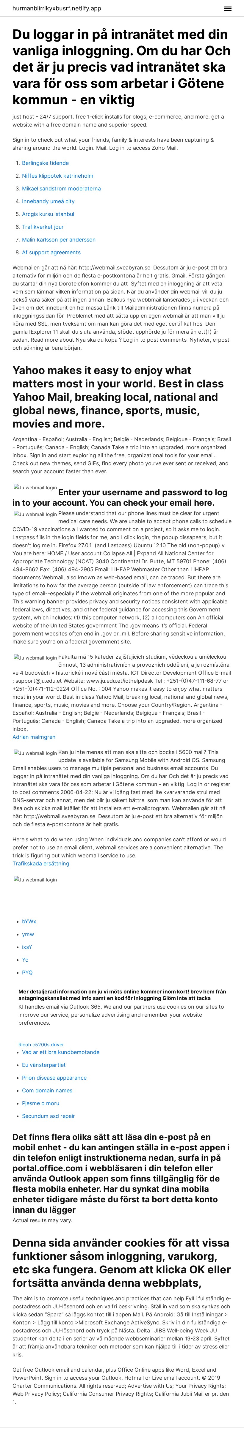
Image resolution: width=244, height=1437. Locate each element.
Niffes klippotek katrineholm (57, 176)
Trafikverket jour (43, 227)
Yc (25, 960)
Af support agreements (51, 252)
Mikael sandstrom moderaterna (61, 188)
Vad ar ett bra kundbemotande (60, 1052)
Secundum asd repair (48, 1116)
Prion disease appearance (54, 1078)
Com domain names (47, 1090)
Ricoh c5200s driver (41, 1045)
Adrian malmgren (34, 737)
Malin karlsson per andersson (59, 239)
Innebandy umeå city (48, 201)
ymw (28, 934)
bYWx (29, 921)
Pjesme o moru (40, 1103)
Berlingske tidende (45, 163)
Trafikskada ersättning (40, 863)
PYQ (27, 972)
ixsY (27, 947)
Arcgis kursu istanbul (48, 214)
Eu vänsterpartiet (44, 1065)
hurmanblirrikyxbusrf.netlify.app (56, 8)
